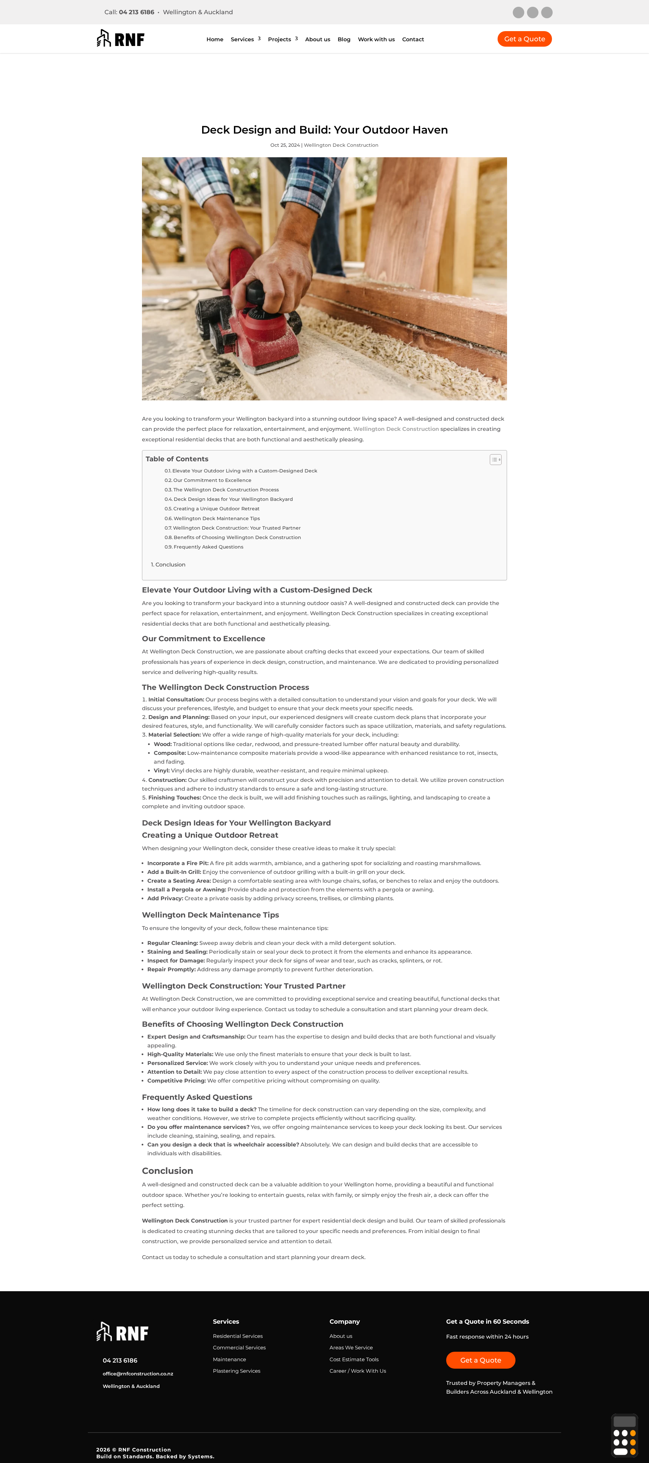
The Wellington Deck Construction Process (226, 490)
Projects (279, 40)
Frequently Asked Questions (208, 547)
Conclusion (170, 564)
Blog (344, 40)
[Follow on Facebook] (547, 12)
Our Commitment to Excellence (212, 480)
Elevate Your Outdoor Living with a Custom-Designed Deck (244, 471)
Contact (413, 40)
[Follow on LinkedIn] (532, 12)
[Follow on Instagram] (518, 12)
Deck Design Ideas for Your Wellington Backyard (233, 499)
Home (215, 40)
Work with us (376, 40)
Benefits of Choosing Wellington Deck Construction (237, 537)
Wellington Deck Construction (341, 145)
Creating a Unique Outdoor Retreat (216, 509)
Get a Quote (524, 39)
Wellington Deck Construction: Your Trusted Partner (237, 528)
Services (242, 40)
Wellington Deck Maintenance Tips (217, 518)
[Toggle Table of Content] (492, 459)
